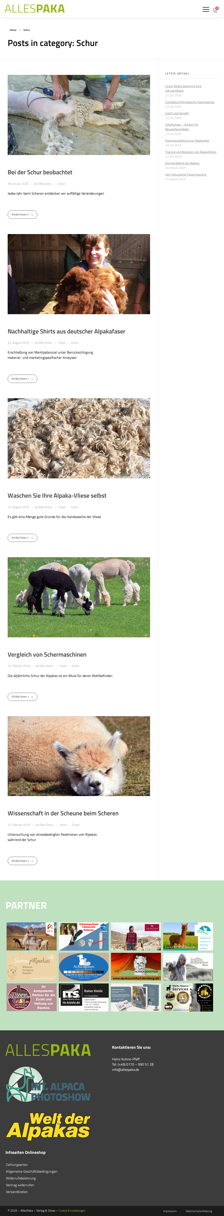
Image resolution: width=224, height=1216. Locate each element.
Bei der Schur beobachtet (40, 172)
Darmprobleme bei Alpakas (182, 163)
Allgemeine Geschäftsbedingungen (31, 1171)
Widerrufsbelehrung (21, 1178)
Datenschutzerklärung (199, 1211)
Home (13, 30)
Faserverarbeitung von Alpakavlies (187, 140)
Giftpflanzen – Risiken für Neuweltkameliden (181, 126)
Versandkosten (17, 1191)
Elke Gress (45, 183)
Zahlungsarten (17, 1164)
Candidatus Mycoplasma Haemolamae (189, 102)
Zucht (75, 824)
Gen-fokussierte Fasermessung (185, 174)
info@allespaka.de (125, 1069)
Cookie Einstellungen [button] (72, 1210)
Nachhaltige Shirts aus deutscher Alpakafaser (66, 331)
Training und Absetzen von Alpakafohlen (191, 152)
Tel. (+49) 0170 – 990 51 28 (133, 1064)
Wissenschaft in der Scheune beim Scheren (63, 813)
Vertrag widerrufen (20, 1185)
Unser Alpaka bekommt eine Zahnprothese (183, 88)
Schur (61, 183)
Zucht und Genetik (177, 113)
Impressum (170, 1211)
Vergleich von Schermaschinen (47, 654)
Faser (62, 342)
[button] (205, 9)
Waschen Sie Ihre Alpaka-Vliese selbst (57, 495)
